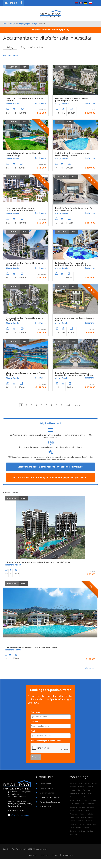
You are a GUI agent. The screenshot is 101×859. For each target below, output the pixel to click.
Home (5, 24)
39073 (24, 67)
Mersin (18, 565)
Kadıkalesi (89, 821)
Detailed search (10, 55)
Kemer (83, 803)
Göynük (83, 817)
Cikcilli (90, 817)
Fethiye (18, 650)
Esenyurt (81, 824)
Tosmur (80, 810)
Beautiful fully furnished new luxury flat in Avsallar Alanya (74, 209)
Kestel (72, 800)
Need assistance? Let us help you (49, 29)
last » (77, 405)
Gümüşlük (90, 807)
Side (71, 834)
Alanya (34, 24)
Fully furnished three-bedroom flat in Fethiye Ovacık (32, 647)
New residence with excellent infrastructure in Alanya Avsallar (21, 209)
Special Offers (45, 806)
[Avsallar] (76, 3)
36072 (74, 287)
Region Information (32, 47)
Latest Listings (45, 784)
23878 (23, 498)
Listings (12, 24)
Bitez (76, 834)
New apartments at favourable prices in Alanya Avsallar (25, 264)
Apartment (13, 67)
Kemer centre (88, 797)
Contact (44, 855)
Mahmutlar (81, 786)
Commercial (91, 803)
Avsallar (16, 103)
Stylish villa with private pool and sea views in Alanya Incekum (72, 154)
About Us (33, 855)
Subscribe (36, 757)
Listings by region (23, 24)
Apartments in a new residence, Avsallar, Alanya (74, 319)
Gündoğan (73, 824)
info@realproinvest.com (20, 815)
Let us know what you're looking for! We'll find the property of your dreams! (50, 477)
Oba (79, 790)
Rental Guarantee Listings (50, 802)
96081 (69, 122)
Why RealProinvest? (50, 423)
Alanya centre (87, 790)
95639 (74, 177)
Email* (33, 731)
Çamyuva (94, 800)
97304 (24, 177)
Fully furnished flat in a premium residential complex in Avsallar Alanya (73, 264)
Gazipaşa (82, 831)
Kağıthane (90, 831)
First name (35, 712)
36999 (74, 341)
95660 (24, 341)
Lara (71, 803)
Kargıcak (72, 790)
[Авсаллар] (90, 3)
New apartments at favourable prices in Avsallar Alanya (25, 319)
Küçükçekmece (91, 824)
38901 (24, 232)
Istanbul (78, 800)
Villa (60, 122)
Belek (77, 803)
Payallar (72, 810)
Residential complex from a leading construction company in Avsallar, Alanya (74, 374)
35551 (24, 122)
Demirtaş (82, 807)
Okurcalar (73, 831)
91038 (74, 67)
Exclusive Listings (47, 793)
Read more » (40, 103)
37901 (24, 287)
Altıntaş (79, 797)
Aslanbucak (73, 814)
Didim (72, 827)
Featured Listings (46, 788)
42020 (23, 583)
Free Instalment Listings (49, 797)
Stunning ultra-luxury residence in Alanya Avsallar (25, 374)
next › (68, 405)
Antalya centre (74, 793)
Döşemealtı (73, 807)
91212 (74, 232)
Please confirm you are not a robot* (46, 741)
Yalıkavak (73, 786)
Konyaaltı (87, 783)
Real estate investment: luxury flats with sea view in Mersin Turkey (38, 562)
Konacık (86, 827)
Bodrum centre (74, 817)
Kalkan (72, 797)
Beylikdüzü (90, 814)
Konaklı (86, 800)
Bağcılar (78, 827)
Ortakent (72, 821)
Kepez (90, 793)
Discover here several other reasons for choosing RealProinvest (50, 467)
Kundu (87, 810)
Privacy (55, 855)
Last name (35, 722)
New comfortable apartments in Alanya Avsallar (24, 99)
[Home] (50, 14)
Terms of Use (67, 855)
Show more (89, 668)
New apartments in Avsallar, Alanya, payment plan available (72, 99)
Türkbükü (80, 821)
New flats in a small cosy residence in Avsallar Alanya (23, 154)
